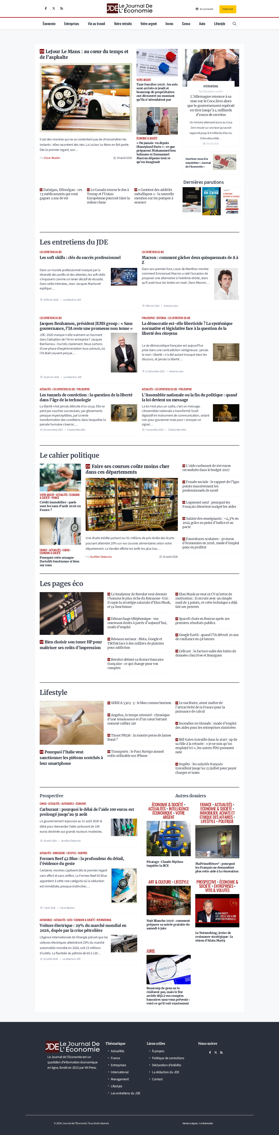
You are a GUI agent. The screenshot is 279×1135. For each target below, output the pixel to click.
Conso (186, 23)
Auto (202, 23)
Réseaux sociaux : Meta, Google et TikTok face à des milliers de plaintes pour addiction (135, 643)
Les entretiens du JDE (51, 252)
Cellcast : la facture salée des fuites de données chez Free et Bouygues (205, 653)
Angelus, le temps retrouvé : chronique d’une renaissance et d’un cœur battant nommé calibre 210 (138, 719)
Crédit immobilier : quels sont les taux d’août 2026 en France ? (60, 506)
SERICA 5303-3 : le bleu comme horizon (141, 703)
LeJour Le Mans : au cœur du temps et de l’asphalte (84, 54)
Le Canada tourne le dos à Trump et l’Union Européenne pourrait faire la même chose (108, 196)
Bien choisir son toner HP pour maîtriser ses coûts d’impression (71, 645)
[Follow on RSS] (62, 8)
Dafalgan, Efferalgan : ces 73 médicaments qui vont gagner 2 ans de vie (61, 194)
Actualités (45, 389)
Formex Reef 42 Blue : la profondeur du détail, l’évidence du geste (82, 861)
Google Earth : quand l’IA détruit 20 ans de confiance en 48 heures (207, 637)
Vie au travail (96, 23)
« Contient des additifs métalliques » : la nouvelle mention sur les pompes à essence (154, 196)
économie (81, 804)
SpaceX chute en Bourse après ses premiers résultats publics (202, 621)
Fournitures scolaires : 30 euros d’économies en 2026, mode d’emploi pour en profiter (210, 543)
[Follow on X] (54, 8)
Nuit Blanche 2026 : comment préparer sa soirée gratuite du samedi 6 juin (168, 924)
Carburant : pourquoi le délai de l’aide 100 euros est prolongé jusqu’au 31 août (87, 812)
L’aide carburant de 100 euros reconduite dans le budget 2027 (206, 468)
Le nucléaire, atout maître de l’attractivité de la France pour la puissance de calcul (200, 707)
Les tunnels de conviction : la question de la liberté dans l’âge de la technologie (86, 397)
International (104, 920)
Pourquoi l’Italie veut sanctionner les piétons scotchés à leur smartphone (71, 758)
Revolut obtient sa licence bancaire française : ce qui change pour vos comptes (135, 663)
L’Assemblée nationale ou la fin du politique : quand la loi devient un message (189, 397)
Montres (82, 853)
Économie (49, 23)
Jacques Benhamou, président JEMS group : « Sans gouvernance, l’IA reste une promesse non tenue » (86, 326)
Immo (169, 23)
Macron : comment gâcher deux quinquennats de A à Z (190, 260)
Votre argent (148, 23)
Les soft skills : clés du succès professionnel (80, 257)
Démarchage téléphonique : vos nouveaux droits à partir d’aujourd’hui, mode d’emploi (137, 623)
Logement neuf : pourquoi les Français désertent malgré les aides (209, 504)
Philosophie (148, 318)
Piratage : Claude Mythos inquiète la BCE (165, 863)
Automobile (67, 804)
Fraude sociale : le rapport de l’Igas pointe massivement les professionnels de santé (210, 486)
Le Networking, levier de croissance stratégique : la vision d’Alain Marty (214, 936)
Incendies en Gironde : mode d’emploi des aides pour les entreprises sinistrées (205, 725)
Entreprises (71, 23)
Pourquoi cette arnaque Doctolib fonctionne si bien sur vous (59, 561)
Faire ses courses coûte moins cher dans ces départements (127, 469)
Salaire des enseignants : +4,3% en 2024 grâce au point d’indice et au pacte (210, 522)
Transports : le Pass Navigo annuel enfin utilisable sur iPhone (135, 753)
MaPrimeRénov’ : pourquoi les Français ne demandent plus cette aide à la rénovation (217, 867)
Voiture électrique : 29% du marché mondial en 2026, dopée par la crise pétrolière (83, 928)
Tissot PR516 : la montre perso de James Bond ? (139, 737)
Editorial (161, 318)
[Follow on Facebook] (46, 8)
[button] (234, 23)
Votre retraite (123, 23)
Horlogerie (59, 853)
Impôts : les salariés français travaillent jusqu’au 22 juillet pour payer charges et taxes (205, 768)
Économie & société (84, 920)
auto (69, 920)
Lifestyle (219, 23)
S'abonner (227, 9)
